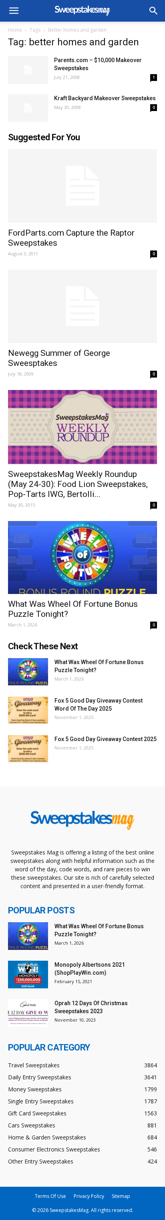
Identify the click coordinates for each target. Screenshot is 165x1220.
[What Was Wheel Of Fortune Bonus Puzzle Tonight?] (82, 557)
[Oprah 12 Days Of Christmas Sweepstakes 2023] (28, 1013)
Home (15, 29)
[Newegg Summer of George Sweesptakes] (82, 306)
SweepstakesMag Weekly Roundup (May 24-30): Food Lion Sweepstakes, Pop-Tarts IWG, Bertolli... (78, 484)
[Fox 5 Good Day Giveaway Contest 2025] (28, 749)
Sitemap (121, 1196)
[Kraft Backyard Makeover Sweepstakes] (28, 108)
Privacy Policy (89, 1196)
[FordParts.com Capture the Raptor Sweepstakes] (82, 186)
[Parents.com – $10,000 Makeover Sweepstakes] (28, 70)
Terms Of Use (50, 1196)
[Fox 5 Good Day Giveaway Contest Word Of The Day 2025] (28, 710)
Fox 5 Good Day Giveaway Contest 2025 (105, 739)
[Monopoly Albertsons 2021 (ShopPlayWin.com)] (28, 974)
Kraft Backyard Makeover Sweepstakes (105, 98)
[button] (154, 11)
